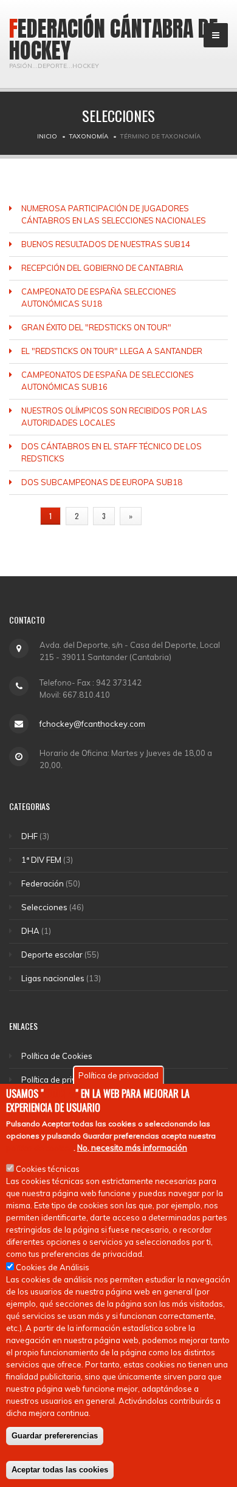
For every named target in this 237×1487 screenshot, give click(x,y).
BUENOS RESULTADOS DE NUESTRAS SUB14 (105, 244)
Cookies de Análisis (52, 1267)
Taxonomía (88, 136)
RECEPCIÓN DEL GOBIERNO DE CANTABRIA (102, 268)
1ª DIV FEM (41, 860)
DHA (30, 931)
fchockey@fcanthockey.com (92, 724)
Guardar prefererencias (55, 1435)
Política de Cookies (56, 1056)
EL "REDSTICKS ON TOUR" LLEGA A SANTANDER (111, 351)
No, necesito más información (132, 1147)
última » (169, 516)
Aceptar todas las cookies (60, 1469)
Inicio (47, 136)
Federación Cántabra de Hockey (113, 39)
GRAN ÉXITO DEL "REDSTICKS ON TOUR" (96, 327)
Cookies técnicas (48, 1169)
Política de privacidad (61, 1079)
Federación (42, 883)
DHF (29, 836)
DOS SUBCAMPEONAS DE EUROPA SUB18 (101, 482)
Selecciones (44, 907)
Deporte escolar (52, 954)
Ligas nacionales (52, 978)
